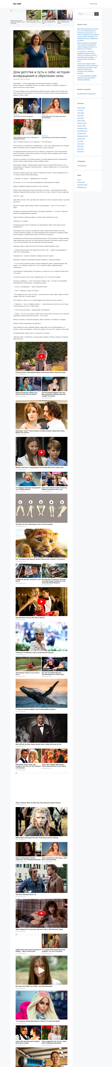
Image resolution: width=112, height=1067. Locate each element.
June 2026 (80, 113)
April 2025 (80, 149)
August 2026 (81, 107)
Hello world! (92, 93)
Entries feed (81, 182)
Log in (79, 179)
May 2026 (80, 115)
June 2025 (80, 144)
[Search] (96, 14)
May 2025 (80, 146)
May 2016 (80, 151)
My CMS (17, 4)
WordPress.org (81, 187)
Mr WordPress (81, 93)
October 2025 (81, 133)
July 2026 (80, 110)
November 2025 (82, 131)
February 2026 (81, 123)
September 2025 (82, 136)
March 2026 (81, 120)
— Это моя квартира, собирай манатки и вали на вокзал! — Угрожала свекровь (86, 77)
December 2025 (82, 128)
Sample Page (93, 3)
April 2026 (80, 118)
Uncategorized (81, 165)
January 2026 (81, 126)
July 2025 (80, 141)
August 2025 (81, 138)
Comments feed (82, 185)
